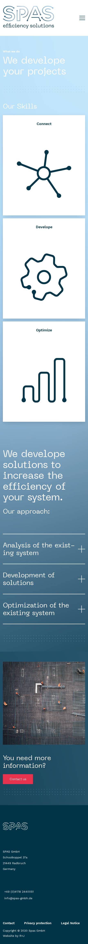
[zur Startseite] (15, 826)
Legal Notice (70, 923)
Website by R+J (14, 935)
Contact (9, 923)
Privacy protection (37, 923)
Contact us (18, 779)
